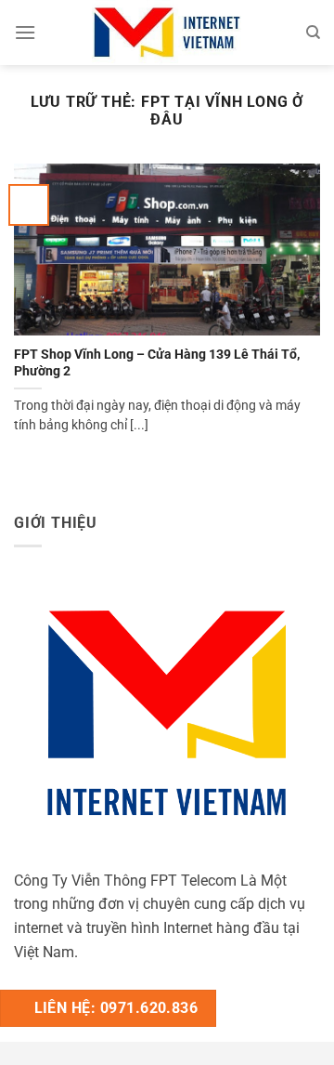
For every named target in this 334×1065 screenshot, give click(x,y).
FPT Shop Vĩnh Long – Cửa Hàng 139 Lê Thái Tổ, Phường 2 (157, 362)
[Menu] (25, 32)
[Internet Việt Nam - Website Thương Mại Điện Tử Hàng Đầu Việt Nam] (167, 32)
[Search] (313, 32)
